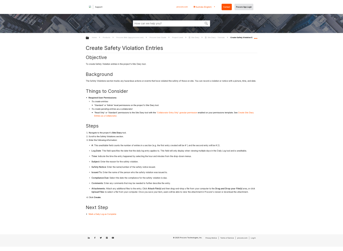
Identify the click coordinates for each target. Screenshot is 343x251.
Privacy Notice (211, 238)
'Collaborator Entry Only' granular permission (176, 112)
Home (94, 37)
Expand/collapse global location (255, 37)
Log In (253, 238)
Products (107, 37)
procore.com (182, 7)
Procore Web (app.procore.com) (130, 37)
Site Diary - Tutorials (216, 37)
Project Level (178, 37)
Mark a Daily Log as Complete (102, 214)
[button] (206, 23)
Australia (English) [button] (203, 7)
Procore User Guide (158, 37)
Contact (226, 7)
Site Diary (195, 37)
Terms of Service (227, 238)
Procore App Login (244, 7)
